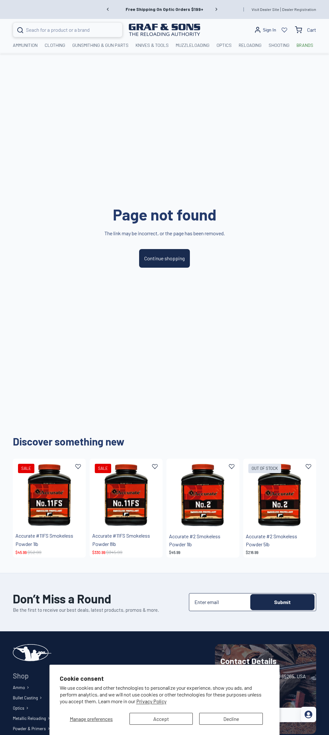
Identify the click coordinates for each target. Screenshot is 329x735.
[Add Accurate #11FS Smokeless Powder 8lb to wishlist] (154, 466)
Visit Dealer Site (265, 9)
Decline (231, 719)
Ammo (19, 687)
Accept (161, 719)
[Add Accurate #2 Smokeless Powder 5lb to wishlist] (308, 466)
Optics (18, 708)
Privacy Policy (151, 701)
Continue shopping (164, 258)
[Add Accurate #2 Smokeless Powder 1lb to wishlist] (231, 466)
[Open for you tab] (308, 714)
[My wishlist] (284, 30)
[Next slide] (216, 9)
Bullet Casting (25, 697)
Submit (282, 602)
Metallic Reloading (29, 718)
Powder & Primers (29, 728)
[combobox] (59, 29)
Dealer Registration (299, 9)
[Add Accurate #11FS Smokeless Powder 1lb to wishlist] (78, 466)
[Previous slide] (108, 9)
